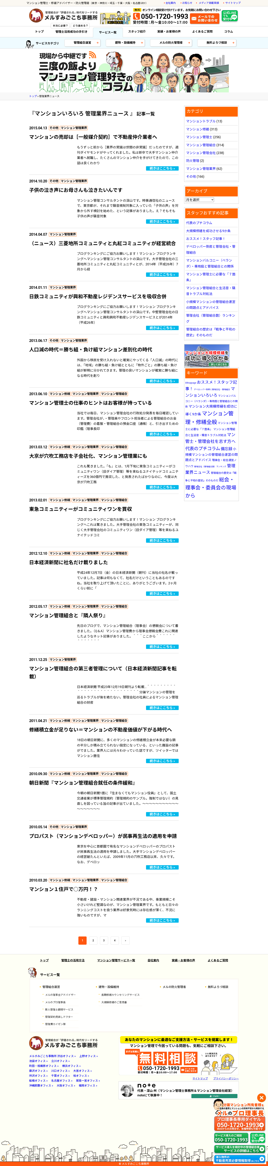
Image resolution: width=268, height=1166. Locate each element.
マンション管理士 (199, 137)
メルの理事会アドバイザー (60, 994)
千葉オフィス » (60, 1075)
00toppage (190, 383)
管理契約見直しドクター (59, 1016)
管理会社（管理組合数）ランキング (210, 466)
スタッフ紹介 (137, 31)
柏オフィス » (81, 1075)
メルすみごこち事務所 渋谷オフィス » (52, 1056)
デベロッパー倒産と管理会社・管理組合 (212, 389)
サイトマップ (233, 2)
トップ (39, 31)
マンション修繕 (60, 394)
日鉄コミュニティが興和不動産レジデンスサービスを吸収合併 (97, 297)
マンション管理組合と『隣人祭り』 (68, 616)
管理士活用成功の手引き (71, 31)
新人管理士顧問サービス (59, 1009)
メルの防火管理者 (171, 42)
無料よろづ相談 (217, 42)
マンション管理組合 (114, 394)
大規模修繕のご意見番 (114, 1002)
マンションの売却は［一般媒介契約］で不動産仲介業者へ (93, 137)
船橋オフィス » (38, 1080)
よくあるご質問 (202, 31)
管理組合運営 (82, 42)
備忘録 (226, 449)
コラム (228, 31)
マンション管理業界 (74, 128)
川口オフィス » (60, 1071)
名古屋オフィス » (61, 1080)
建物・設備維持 (125, 42)
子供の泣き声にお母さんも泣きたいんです (76, 190)
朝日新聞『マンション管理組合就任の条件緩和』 (83, 783)
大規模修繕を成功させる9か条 (208, 231)
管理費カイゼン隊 (55, 1024)
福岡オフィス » (88, 1085)
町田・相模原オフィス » (44, 1066)
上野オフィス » (88, 1056)
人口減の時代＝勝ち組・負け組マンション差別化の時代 (90, 350)
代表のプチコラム (199, 223)
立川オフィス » (60, 1061)
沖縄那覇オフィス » (41, 1085)
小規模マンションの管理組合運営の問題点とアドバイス (211, 454)
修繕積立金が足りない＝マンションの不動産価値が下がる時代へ (100, 730)
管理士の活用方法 (73, 960)
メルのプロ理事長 (55, 1002)
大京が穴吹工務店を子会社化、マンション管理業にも (88, 456)
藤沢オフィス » (38, 1071)
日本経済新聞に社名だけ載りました (68, 562)
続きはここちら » (162, 168)
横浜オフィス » (71, 1066)
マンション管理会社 (201, 153)
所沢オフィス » (38, 1075)
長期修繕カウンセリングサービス (120, 994)
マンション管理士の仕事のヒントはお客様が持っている (90, 403)
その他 (54, 128)
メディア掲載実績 (209, 2)
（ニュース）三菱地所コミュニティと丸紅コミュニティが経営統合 (102, 243)
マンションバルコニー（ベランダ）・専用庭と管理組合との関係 (211, 401)
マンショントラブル (201, 121)
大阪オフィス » (66, 1085)
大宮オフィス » (82, 1071)
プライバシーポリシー (226, 1078)
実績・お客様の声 (169, 31)
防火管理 (192, 161)
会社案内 (171, 2)
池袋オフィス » (38, 1061)
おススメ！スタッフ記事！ (206, 239)
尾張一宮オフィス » (88, 1080)
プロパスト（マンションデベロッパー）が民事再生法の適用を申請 (103, 836)
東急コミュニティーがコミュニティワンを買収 (80, 509)
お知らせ (187, 2)
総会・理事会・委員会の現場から (210, 488)
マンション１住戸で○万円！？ (63, 889)
